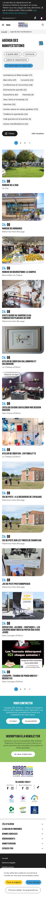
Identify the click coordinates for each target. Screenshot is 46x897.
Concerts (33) (27, 80)
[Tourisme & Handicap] (34, 810)
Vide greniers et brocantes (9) (17, 119)
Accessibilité (31, 721)
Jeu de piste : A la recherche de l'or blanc (22, 497)
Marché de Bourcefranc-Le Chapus (19, 272)
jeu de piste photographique (16, 584)
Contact (13, 721)
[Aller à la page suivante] (30, 143)
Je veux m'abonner (23, 754)
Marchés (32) (9, 104)
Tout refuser (33, 882)
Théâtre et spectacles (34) (15, 114)
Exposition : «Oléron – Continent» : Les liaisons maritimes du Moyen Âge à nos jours (21, 630)
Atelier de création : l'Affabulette (19, 453)
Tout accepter (13, 882)
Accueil (4, 32)
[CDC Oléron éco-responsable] (23, 810)
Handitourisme (9, 843)
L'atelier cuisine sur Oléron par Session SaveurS (21, 408)
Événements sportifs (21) (14, 90)
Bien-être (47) (9, 80)
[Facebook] (7, 788)
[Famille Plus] (34, 798)
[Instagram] (12, 788)
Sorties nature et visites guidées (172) (20, 109)
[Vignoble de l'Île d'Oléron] (11, 810)
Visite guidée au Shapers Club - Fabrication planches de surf (17, 316)
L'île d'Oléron (8, 824)
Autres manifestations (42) (15, 124)
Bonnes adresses (10, 834)
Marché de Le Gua (10, 185)
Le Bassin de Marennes (12, 829)
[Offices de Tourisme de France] (11, 798)
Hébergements (8, 839)
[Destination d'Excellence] (23, 798)
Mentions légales (8, 863)
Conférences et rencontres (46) (17, 85)
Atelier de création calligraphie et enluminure (19, 362)
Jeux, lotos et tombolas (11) (15, 99)
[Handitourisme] (35, 18)
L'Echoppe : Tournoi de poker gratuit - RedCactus (20, 677)
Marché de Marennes (12, 228)
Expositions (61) (10, 95)
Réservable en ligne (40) (19, 66)
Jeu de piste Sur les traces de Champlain (21, 540)
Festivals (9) (27, 95)
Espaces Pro (7, 848)
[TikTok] (38, 787)
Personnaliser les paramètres (23, 890)
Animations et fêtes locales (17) (17, 75)
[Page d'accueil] (23, 25)
